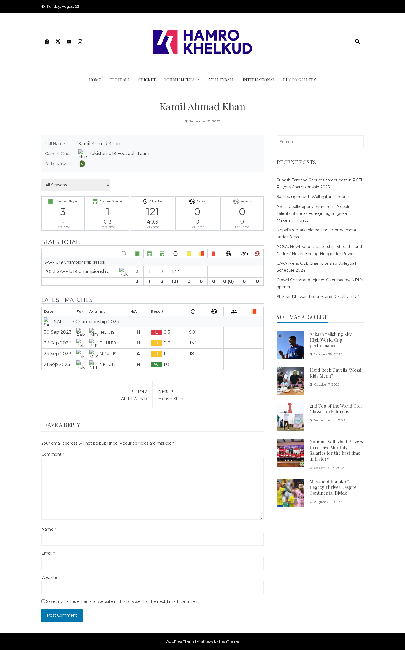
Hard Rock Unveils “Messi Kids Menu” (335, 373)
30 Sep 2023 (58, 332)
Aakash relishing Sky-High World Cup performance (332, 340)
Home (95, 79)
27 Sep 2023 (57, 343)
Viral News (205, 641)
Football (119, 79)
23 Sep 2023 (57, 353)
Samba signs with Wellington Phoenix (313, 196)
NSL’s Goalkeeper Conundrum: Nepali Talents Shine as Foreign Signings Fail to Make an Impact (315, 213)
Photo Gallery (299, 79)
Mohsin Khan (170, 395)
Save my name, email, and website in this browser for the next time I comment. (123, 601)
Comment (52, 454)
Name (48, 529)
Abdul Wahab (134, 395)
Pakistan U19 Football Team (118, 153)
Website (49, 577)
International (259, 79)
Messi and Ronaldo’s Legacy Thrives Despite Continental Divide (333, 487)
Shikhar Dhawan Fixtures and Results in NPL (319, 296)
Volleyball (221, 79)
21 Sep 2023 (57, 364)
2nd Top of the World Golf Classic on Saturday (336, 408)
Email (48, 553)
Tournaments (179, 79)
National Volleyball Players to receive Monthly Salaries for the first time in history (336, 450)
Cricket (147, 79)
